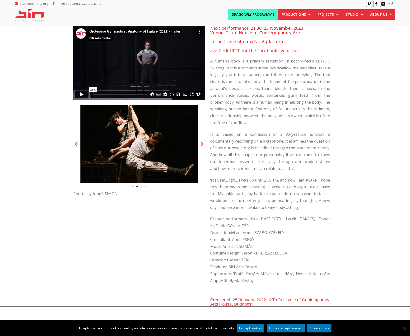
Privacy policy (319, 328)
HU (390, 3)
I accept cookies (250, 328)
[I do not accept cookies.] (404, 328)
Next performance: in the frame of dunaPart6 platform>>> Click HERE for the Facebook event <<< (256, 39)
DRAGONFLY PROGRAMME (253, 14)
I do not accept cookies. (286, 328)
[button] (296, 14)
